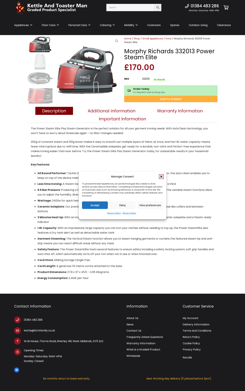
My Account (190, 318)
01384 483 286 (33, 320)
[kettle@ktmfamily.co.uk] (19, 330)
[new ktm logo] (51, 8)
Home (127, 38)
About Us (132, 318)
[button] (161, 176)
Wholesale (133, 356)
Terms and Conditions (197, 331)
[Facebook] (16, 369)
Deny (122, 205)
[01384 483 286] (19, 320)
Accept (95, 205)
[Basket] (226, 7)
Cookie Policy (191, 343)
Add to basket (171, 99)
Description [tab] (54, 111)
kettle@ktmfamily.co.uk (39, 330)
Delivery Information (196, 324)
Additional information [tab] (112, 111)
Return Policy (191, 337)
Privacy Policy (114, 213)
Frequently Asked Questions (144, 337)
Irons (169, 38)
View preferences (150, 205)
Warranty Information (140, 343)
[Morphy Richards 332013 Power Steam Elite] (86, 70)
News (130, 324)
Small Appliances (152, 38)
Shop (137, 38)
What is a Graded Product (143, 349)
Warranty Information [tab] (180, 111)
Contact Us (133, 331)
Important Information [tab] (122, 119)
